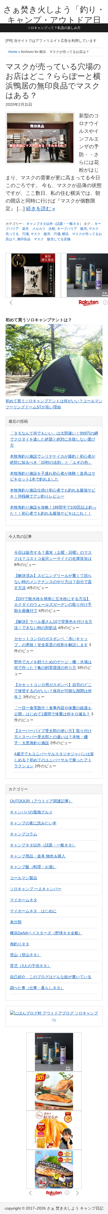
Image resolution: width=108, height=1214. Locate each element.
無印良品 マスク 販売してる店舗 (43, 239)
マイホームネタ (23, 900)
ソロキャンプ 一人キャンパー (35, 889)
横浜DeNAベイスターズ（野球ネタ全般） (46, 933)
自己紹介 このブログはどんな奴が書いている (50, 977)
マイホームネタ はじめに (33, 911)
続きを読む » (40, 208)
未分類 (16, 922)
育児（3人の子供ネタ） (30, 966)
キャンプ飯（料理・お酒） (33, 867)
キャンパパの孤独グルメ (31, 812)
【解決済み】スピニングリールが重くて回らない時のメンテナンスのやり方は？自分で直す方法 (53, 581)
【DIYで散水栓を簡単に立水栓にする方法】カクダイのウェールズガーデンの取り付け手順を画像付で (53, 605)
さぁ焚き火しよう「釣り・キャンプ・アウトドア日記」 (54, 20)
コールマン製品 (23, 878)
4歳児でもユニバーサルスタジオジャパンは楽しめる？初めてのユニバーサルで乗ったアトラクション (54, 760)
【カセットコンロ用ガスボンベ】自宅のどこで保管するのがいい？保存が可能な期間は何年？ (53, 690)
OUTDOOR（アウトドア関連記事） (41, 801)
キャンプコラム (23, 834)
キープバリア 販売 (72, 229)
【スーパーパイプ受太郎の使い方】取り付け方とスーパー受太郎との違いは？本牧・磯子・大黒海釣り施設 (53, 737)
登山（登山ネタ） (25, 955)
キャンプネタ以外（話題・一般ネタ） (54, 224)
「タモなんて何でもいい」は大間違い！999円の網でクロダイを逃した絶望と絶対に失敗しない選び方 (54, 439)
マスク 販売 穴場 (45, 234)
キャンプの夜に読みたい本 (33, 823)
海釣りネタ (19, 944)
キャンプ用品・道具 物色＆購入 (37, 856)
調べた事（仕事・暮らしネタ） (37, 988)
